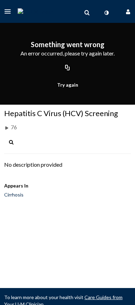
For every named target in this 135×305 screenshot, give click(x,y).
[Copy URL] (67, 68)
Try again (67, 85)
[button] (9, 11)
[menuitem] (87, 13)
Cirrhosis (14, 195)
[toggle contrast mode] (106, 13)
